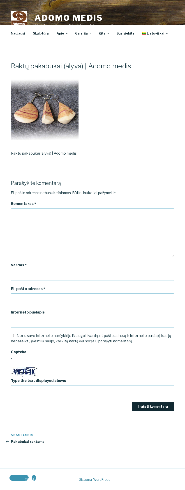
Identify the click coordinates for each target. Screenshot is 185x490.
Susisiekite (125, 33)
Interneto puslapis (28, 312)
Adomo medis (69, 18)
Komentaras (23, 204)
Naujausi (18, 33)
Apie (60, 33)
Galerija (81, 33)
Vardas (19, 265)
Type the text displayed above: (38, 381)
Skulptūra (41, 33)
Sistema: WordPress (94, 479)
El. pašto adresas (28, 289)
